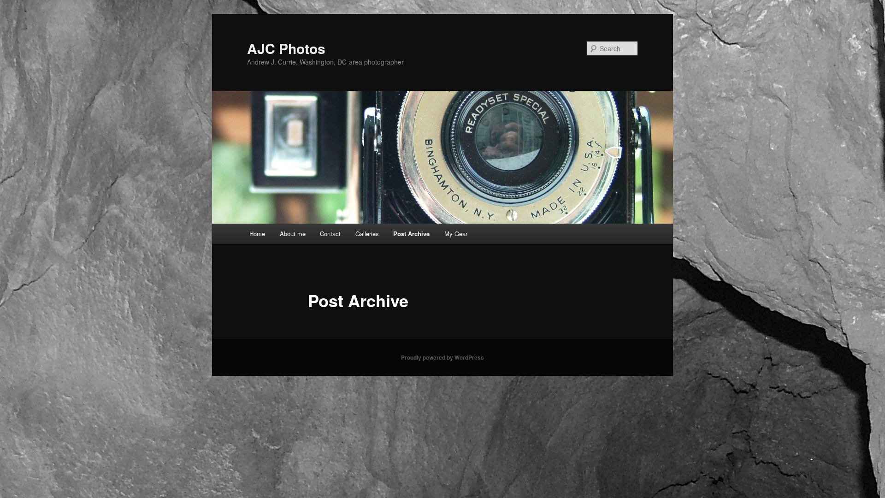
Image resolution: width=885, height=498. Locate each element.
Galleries (367, 233)
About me (293, 233)
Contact (330, 233)
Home (257, 233)
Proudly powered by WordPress (442, 357)
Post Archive (411, 233)
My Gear (455, 233)
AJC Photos (286, 48)
